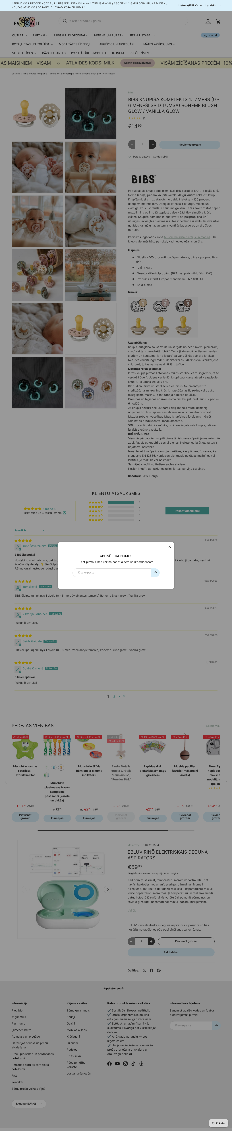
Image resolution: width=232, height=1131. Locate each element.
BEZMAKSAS (21, 3)
